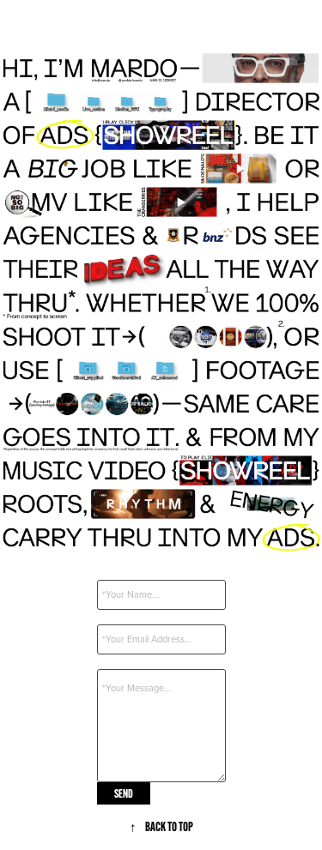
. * (99, 569)
